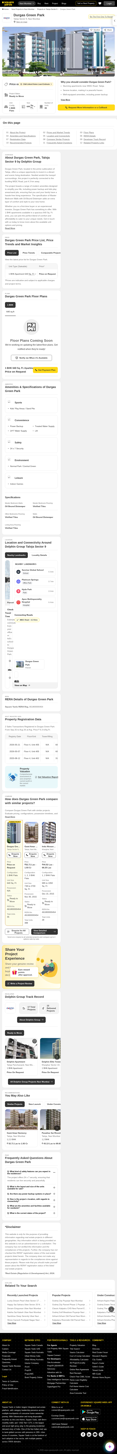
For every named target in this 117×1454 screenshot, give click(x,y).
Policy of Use (7, 1385)
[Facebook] (83, 1434)
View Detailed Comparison (40, 931)
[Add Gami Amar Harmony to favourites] (34, 1112)
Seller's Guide (98, 1367)
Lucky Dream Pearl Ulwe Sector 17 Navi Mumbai (25, 1301)
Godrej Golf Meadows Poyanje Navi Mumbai (70, 1312)
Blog (94, 1345)
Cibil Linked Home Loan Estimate (36, 84)
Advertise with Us (54, 1372)
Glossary (96, 1349)
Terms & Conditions (10, 1381)
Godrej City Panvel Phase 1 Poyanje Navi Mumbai (70, 1304)
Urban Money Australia (34, 1360)
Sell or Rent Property (86, 3)
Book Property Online (33, 1377)
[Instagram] (101, 1434)
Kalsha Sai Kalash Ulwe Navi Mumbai (24, 1312)
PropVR (28, 1370)
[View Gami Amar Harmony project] (31, 832)
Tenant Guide (97, 1370)
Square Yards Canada (34, 1345)
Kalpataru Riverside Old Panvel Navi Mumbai (70, 1320)
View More (65, 100)
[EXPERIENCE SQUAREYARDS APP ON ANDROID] (90, 1414)
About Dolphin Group (29, 1020)
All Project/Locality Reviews (77, 1364)
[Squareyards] (8, 4)
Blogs (64, 3)
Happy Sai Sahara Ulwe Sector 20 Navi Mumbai (25, 1304)
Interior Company (32, 1363)
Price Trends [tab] (29, 253)
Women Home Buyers (101, 1377)
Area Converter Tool (78, 1393)
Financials (6, 1356)
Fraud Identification (10, 1388)
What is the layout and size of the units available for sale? (25, 1187)
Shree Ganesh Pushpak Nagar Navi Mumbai (25, 1320)
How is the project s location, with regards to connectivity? (28, 1200)
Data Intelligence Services (58, 1379)
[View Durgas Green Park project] (14, 832)
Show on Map (9, 580)
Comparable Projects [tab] (51, 253)
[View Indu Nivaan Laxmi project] (49, 832)
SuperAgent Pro (53, 1387)
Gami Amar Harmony (34, 846)
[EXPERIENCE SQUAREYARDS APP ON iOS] (89, 1421)
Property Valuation (77, 1345)
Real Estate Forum (100, 1352)
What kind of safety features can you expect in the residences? (28, 1172)
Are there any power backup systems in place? (30, 1194)
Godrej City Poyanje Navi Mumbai (67, 1301)
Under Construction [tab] (56, 1104)
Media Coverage (9, 1352)
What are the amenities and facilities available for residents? (28, 1207)
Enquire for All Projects (19, 931)
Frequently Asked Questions (9, 1360)
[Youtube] (95, 1434)
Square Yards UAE (32, 1349)
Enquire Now (15, 855)
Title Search (75, 1349)
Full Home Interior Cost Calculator (79, 1388)
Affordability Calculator (79, 1360)
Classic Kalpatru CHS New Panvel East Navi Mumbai (70, 1308)
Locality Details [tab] (39, 555)
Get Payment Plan (47, 370)
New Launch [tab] (35, 1104)
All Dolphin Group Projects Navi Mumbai (30, 1082)
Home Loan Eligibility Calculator (78, 1381)
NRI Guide (96, 1374)
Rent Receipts (75, 1373)
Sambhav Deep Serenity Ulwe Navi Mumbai (25, 1316)
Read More (10, 228)
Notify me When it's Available (33, 358)
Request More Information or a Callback (87, 107)
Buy (39, 3)
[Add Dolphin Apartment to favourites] (34, 1041)
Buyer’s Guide (98, 1363)
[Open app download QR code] (114, 20)
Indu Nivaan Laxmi (51, 846)
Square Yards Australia (34, 1352)
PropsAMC (29, 1374)
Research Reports (99, 1356)
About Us (6, 1345)
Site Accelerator (53, 1362)
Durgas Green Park (16, 846)
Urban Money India (32, 1356)
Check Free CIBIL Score (80, 1377)
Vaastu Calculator (77, 1352)
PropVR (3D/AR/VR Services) (55, 1367)
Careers (5, 1349)
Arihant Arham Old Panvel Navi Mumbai (70, 1316)
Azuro (27, 1367)
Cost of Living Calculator (80, 1356)
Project (55, 3)
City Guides (97, 1360)
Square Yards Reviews (11, 1366)
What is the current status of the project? (28, 1213)
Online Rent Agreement (79, 1369)
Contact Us (6, 1369)
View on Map (21, 685)
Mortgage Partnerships (56, 1383)
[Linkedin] (89, 1434)
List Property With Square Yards (57, 1350)
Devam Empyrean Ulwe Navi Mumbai (24, 1308)
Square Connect (53, 1355)
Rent (46, 3)
